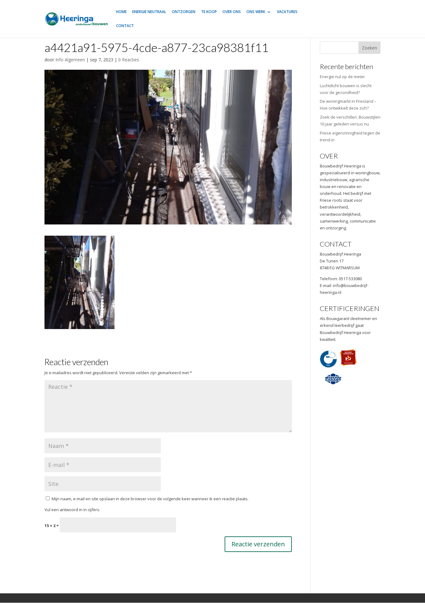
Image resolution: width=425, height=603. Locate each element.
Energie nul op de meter (342, 76)
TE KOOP (209, 12)
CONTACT (125, 26)
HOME (121, 12)
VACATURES (287, 12)
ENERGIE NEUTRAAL (149, 12)
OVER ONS (231, 12)
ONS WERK (255, 12)
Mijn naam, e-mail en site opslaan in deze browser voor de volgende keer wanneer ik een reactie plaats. (150, 499)
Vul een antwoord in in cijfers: (72, 509)
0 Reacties (128, 60)
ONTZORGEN (183, 12)
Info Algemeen (70, 60)
